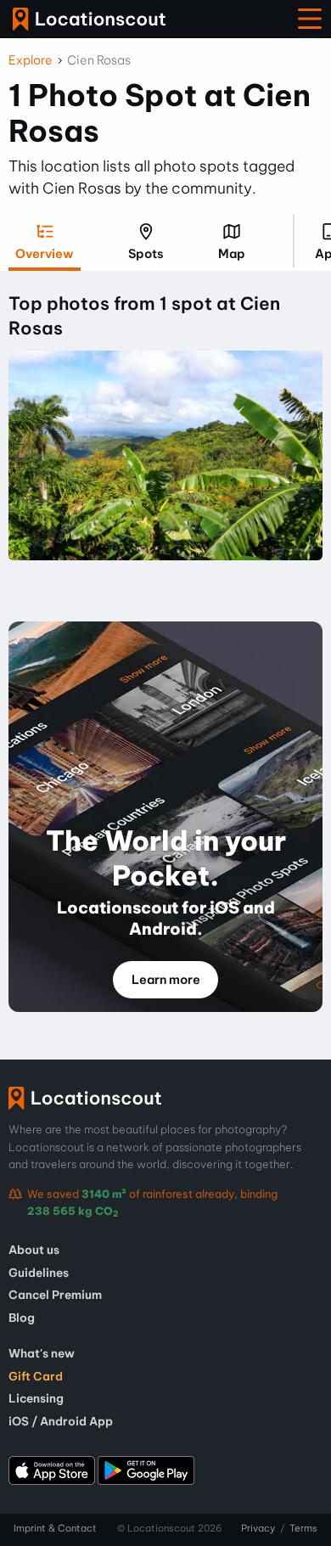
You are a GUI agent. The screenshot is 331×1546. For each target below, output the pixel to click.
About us (33, 1249)
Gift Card (35, 1376)
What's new (41, 1353)
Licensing (36, 1398)
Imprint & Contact (55, 1528)
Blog (21, 1317)
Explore (30, 60)
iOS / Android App (60, 1421)
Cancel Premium (55, 1294)
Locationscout (89, 19)
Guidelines (38, 1272)
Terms (303, 1528)
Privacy (258, 1528)
